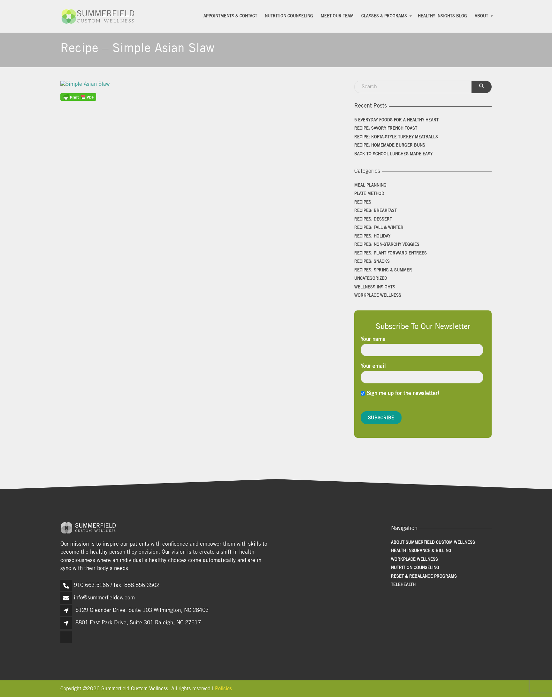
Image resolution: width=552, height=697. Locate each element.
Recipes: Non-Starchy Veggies (386, 245)
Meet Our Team (337, 16)
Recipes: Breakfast (375, 211)
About (481, 16)
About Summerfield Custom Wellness (433, 543)
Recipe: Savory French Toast (385, 129)
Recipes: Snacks (372, 262)
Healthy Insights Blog (442, 16)
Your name (373, 339)
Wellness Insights (374, 287)
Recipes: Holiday (372, 237)
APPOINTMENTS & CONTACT (230, 16)
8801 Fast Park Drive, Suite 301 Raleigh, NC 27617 (138, 623)
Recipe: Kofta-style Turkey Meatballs (396, 137)
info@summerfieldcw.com (104, 598)
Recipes (362, 203)
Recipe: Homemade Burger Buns (389, 146)
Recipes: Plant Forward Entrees (390, 254)
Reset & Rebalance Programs (424, 577)
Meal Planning (370, 186)
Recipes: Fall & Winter (378, 228)
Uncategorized (370, 279)
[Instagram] (66, 642)
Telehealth (403, 585)
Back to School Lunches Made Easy (393, 154)
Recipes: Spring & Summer (383, 270)
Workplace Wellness (377, 296)
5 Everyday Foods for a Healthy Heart (396, 120)
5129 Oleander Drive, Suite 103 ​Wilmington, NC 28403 (142, 610)
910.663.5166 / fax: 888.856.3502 (116, 586)
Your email (373, 366)
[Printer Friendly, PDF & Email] (78, 97)
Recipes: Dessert (373, 220)
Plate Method (369, 194)
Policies (223, 689)
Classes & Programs (384, 16)
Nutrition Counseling (289, 16)
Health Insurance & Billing (421, 551)
